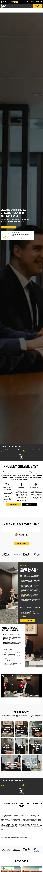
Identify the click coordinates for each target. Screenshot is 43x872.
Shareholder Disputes (25, 598)
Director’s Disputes (25, 587)
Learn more (15, 509)
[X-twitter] (3, 1)
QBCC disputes (34, 722)
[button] (15, 2)
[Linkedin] (1, 2)
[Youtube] (5, 1)
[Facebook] (1, 1)
